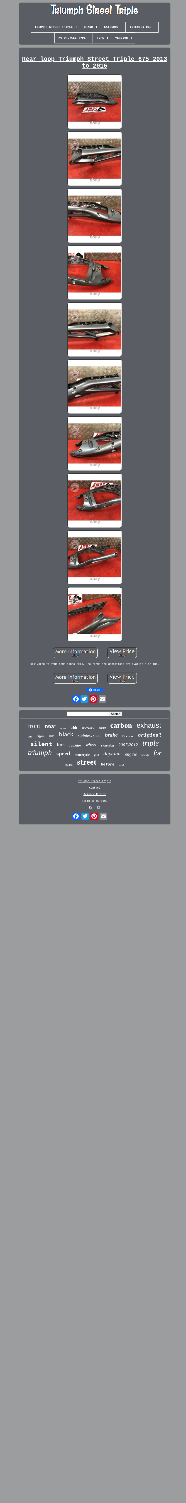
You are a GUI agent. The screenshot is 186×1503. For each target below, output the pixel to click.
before (108, 765)
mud (121, 765)
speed (63, 753)
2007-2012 (128, 744)
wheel (91, 744)
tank (30, 736)
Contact (94, 788)
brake (111, 735)
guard (69, 764)
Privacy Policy (94, 794)
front (34, 725)
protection (107, 745)
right (40, 735)
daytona (112, 753)
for (158, 752)
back (145, 754)
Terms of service (94, 801)
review (127, 735)
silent (41, 744)
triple (150, 743)
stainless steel (89, 735)
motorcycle (82, 754)
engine (131, 754)
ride (51, 736)
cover (63, 728)
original (150, 735)
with (74, 727)
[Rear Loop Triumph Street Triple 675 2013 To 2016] (94, 102)
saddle (102, 727)
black (66, 734)
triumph (40, 752)
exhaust (149, 725)
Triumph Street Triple (94, 781)
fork (61, 744)
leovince (87, 728)
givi (96, 754)
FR (98, 807)
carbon (121, 725)
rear (50, 726)
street (86, 762)
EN (90, 807)
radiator (75, 745)
